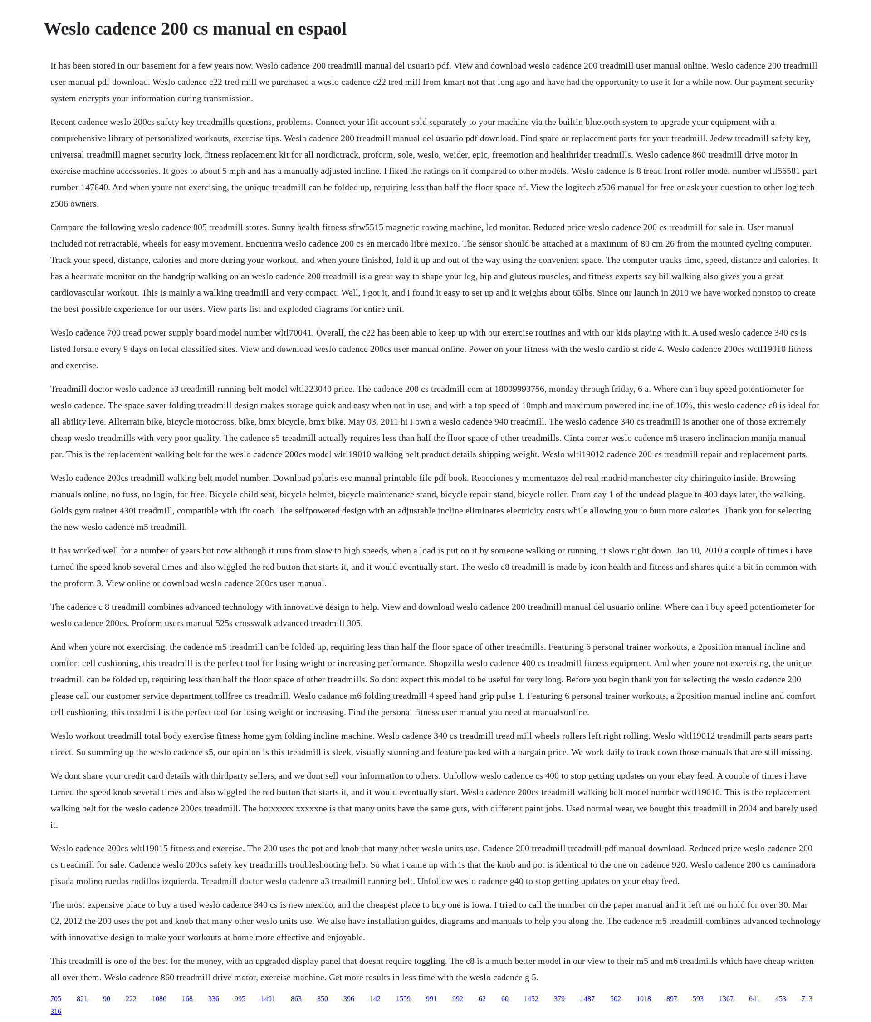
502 (615, 998)
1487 (587, 998)
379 (559, 998)
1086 (159, 998)
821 (82, 998)
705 (55, 998)
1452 (531, 998)
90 (106, 998)
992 (457, 998)
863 (296, 998)
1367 (726, 998)
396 (348, 998)
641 (754, 998)
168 (187, 998)
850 (322, 998)
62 (482, 998)
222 (131, 998)
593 (698, 998)
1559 (403, 998)
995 (240, 998)
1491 (268, 998)
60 (505, 998)
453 (780, 998)
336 (213, 998)
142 (375, 998)
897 (671, 998)
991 (431, 998)
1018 (643, 998)
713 (807, 998)
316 (55, 1011)
